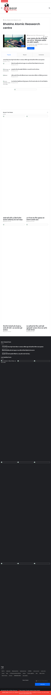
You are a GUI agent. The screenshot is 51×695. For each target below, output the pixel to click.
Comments (41, 54)
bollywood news (23, 671)
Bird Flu (3, 671)
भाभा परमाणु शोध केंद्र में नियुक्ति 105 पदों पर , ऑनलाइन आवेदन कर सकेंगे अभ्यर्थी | (37, 40)
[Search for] (49, 8)
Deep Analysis (22, 690)
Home (5, 20)
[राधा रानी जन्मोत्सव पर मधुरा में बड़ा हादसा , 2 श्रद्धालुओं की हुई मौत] (42, 613)
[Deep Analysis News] (10, 8)
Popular (9, 54)
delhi (7, 673)
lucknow (10, 675)
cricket (3, 673)
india (37, 673)
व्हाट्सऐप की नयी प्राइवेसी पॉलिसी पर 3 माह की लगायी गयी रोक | (25, 69)
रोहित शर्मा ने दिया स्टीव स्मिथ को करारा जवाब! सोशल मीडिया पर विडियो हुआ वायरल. (29, 75)
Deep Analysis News (32, 35)
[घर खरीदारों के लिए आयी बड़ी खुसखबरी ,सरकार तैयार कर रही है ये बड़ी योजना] (37, 274)
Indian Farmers (4, 675)
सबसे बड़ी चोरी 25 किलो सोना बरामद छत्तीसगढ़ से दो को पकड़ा (13, 219)
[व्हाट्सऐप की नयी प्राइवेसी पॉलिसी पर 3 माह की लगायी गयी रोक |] (6, 71)
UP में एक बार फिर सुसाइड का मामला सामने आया (35, 219)
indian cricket (41, 673)
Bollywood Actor (15, 671)
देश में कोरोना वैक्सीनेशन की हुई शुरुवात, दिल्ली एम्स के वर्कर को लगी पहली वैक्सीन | (29, 81)
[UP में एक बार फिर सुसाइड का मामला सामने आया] (37, 166)
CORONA (29, 671)
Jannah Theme (5, 692)
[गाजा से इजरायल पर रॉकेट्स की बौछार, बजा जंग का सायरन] (9, 410)
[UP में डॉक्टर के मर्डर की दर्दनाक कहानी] (9, 613)
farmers (24, 673)
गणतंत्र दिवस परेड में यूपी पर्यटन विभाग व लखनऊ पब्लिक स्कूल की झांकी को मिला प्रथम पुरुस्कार (23, 59)
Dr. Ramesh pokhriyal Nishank (15, 673)
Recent (24, 54)
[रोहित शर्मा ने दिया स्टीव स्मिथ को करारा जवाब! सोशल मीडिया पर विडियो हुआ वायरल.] (6, 77)
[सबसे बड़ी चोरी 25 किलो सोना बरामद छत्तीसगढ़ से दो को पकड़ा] (14, 166)
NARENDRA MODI (17, 675)
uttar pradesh (25, 675)
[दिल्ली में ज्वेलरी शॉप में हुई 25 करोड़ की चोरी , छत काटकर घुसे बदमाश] (14, 274)
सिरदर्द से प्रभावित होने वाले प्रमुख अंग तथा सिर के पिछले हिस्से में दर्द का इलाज (27, 63)
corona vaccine (36, 671)
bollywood (8, 671)
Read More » (30, 48)
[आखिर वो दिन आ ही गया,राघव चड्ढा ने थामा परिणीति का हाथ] (42, 512)
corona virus (43, 671)
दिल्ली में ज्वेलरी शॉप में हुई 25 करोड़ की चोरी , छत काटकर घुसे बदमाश (12, 328)
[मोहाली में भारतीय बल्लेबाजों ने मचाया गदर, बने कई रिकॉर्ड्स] (26, 613)
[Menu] (1, 8)
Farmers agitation (30, 673)
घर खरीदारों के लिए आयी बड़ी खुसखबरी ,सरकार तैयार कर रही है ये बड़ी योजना (36, 328)
